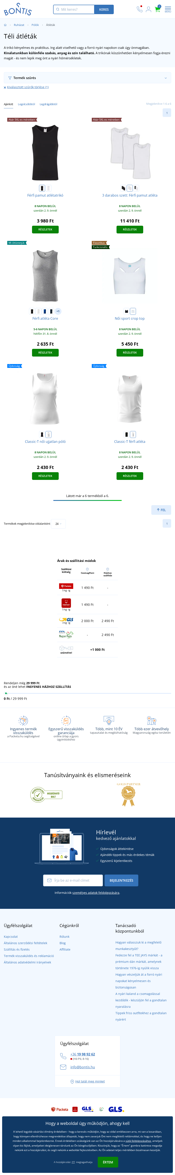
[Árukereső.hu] (46, 794)
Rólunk (64, 937)
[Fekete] (42, 188)
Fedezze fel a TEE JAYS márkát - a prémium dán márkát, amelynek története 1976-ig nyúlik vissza (138, 961)
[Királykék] (45, 311)
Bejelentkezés (121, 880)
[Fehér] (48, 188)
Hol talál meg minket (90, 1081)
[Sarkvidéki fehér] (133, 311)
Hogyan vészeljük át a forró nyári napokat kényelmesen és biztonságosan (138, 980)
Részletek (45, 229)
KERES (104, 9)
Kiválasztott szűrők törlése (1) (28, 87)
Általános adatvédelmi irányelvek (27, 962)
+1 (58, 311)
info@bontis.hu (82, 1067)
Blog (63, 943)
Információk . (87, 893)
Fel (163, 510)
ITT (73, 1162)
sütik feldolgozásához (138, 1141)
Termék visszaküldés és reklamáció (29, 956)
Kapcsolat (11, 937)
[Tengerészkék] (51, 311)
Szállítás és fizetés (17, 949)
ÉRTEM (108, 1162)
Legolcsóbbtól (26, 104)
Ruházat (19, 25)
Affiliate (65, 949)
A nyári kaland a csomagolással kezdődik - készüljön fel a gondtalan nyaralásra (141, 1000)
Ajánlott (8, 104)
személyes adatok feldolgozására (95, 893)
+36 (82, 1054)
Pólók (35, 25)
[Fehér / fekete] (136, 188)
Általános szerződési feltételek (25, 943)
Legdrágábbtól (48, 104)
